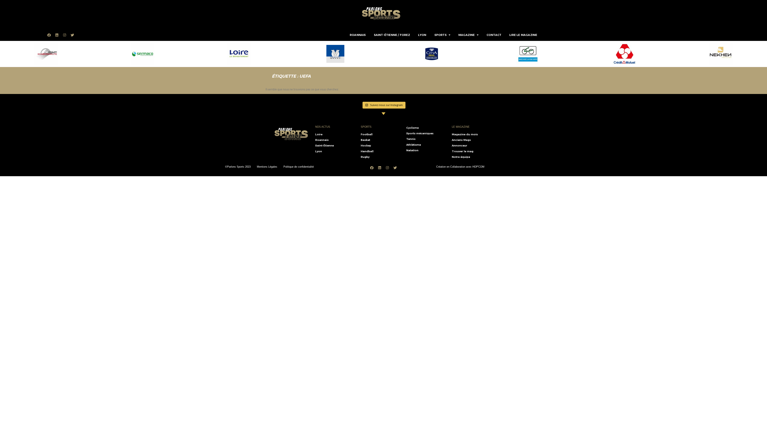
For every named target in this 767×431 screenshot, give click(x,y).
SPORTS (440, 35)
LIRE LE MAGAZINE (523, 35)
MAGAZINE (466, 35)
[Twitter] (72, 35)
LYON (422, 35)
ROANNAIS (358, 35)
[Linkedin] (57, 35)
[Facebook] (49, 35)
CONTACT (494, 35)
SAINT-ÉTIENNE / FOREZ (392, 35)
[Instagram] (64, 35)
